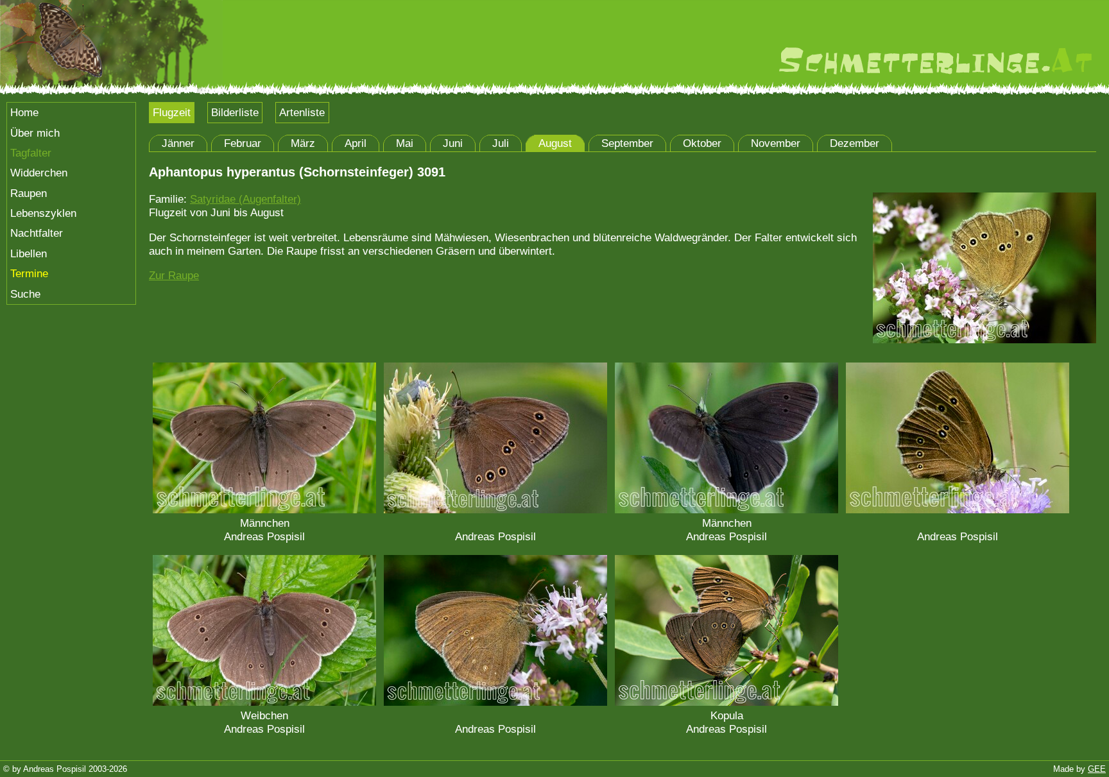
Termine (29, 273)
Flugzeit (172, 112)
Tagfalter (30, 152)
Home (24, 112)
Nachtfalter (36, 232)
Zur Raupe (174, 275)
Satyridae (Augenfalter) (245, 198)
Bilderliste (235, 112)
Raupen (28, 193)
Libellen (28, 253)
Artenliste (302, 112)
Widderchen (38, 172)
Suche (25, 293)
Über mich (35, 132)
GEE (1097, 769)
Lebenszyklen (43, 213)
